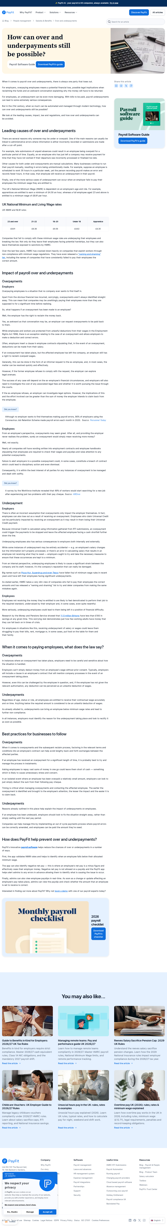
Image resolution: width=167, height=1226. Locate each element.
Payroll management (82, 1165)
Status (77, 1220)
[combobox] (135, 22)
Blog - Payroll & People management (149, 1166)
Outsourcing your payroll (117, 1191)
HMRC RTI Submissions (116, 1165)
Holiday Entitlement (114, 1195)
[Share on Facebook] (121, 86)
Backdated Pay (113, 1203)
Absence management (116, 1186)
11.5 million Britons (70, 615)
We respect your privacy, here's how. (20, 1205)
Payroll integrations (82, 1182)
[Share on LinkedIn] (116, 86)
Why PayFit (45, 1165)
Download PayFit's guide (50, 64)
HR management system (84, 1173)
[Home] (8, 12)
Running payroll (113, 1173)
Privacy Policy (66, 1220)
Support (77, 1191)
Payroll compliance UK (116, 1199)
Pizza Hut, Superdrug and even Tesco (40, 572)
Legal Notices (46, 1220)
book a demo (61, 891)
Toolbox (142, 1180)
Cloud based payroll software (119, 1182)
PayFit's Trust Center (148, 1189)
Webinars (143, 1185)
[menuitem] (26, 12)
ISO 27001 (85, 1220)
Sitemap (27, 1220)
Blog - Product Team (148, 1172)
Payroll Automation (114, 1169)
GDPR (56, 1220)
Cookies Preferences (100, 1220)
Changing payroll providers (118, 1178)
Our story (45, 1169)
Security (77, 1195)
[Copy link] (131, 86)
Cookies (35, 1220)
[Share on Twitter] (126, 86)
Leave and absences (82, 1169)
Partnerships (79, 1186)
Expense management (83, 1178)
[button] (9, 1222)
